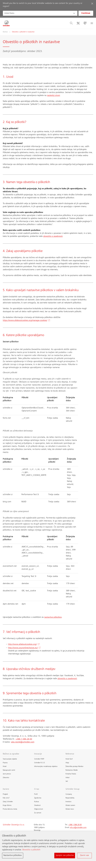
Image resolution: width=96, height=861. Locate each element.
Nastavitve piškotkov (12, 855)
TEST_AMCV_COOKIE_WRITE (33, 475)
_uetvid (25, 469)
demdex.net (8, 584)
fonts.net (7, 418)
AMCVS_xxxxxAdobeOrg (33, 547)
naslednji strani (53, 95)
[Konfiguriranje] (78, 23)
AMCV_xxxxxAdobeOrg (32, 553)
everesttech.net (10, 566)
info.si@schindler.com (78, 827)
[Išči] (71, 23)
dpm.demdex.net (10, 604)
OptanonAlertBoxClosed (33, 408)
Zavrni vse (84, 855)
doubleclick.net (9, 591)
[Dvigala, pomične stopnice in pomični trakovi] (6, 23)
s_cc (32, 469)
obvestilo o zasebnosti (53, 236)
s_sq (37, 469)
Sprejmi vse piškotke (65, 855)
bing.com (7, 502)
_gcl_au (25, 550)
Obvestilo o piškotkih (31, 850)
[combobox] (40, 13)
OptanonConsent (29, 411)
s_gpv (25, 472)
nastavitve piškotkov (53, 617)
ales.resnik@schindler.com (22, 742)
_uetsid (25, 556)
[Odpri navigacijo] (91, 23)
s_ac (43, 469)
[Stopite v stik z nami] (84, 23)
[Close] (92, 3)
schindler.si (8, 495)
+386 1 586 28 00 (24, 739)
